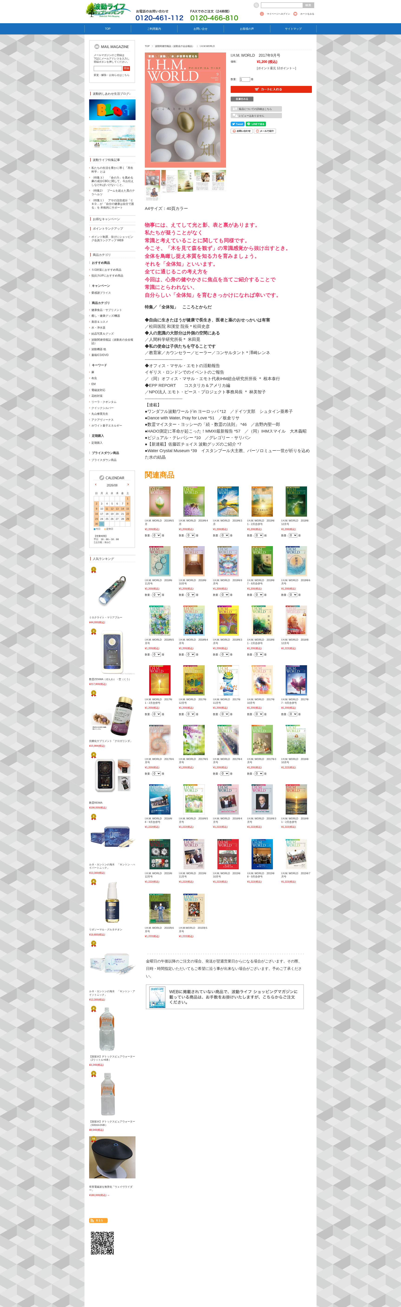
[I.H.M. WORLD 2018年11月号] (160, 573)
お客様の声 (247, 28)
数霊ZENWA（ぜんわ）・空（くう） (110, 679)
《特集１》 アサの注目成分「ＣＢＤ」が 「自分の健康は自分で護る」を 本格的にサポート (112, 204)
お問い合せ (200, 28)
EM (93, 384)
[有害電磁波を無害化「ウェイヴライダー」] (104, 1175)
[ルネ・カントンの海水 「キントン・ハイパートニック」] (104, 857)
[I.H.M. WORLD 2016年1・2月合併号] (296, 812)
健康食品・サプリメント (106, 310)
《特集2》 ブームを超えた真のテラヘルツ (113, 192)
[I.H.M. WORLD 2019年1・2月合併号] (262, 514)
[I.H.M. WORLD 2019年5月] (160, 514)
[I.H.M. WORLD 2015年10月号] (228, 866)
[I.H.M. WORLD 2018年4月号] (194, 633)
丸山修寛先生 (99, 413)
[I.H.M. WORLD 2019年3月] (228, 514)
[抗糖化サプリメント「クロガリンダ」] (104, 734)
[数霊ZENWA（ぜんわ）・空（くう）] (104, 672)
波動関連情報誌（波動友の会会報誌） (174, 46)
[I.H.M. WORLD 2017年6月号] (160, 752)
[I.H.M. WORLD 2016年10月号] (296, 752)
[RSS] (98, 1220)
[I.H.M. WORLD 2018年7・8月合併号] (262, 573)
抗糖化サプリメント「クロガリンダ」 (111, 741)
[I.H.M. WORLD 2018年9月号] (228, 573)
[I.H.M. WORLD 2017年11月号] (228, 692)
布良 (94, 378)
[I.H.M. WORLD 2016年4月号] (228, 812)
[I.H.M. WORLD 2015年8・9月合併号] (262, 866)
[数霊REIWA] (104, 796)
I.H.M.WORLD (207, 46)
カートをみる (307, 14)
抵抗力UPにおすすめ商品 (107, 275)
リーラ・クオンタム (103, 402)
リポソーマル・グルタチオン (105, 929)
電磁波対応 (98, 390)
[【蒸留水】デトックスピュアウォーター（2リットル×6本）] (104, 1049)
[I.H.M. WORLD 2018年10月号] (193, 573)
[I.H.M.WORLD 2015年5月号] (194, 921)
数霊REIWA (95, 802)
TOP (107, 28)
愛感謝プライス (101, 292)
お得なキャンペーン (106, 219)
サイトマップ (293, 28)
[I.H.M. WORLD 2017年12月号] (194, 692)
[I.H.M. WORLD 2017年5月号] (194, 752)
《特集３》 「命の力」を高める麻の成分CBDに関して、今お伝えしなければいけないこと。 (112, 181)
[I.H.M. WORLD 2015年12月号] (159, 866)
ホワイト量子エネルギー (106, 425)
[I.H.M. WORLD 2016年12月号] (296, 633)
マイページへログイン (278, 14)
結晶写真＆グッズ (102, 333)
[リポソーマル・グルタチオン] (104, 923)
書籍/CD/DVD (100, 355)
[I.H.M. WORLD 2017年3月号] (262, 752)
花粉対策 (97, 396)
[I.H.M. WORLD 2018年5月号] (159, 633)
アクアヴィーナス (102, 419)
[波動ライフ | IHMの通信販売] (107, 15)
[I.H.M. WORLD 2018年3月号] (228, 633)
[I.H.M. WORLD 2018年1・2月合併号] (262, 633)
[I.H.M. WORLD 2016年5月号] (194, 812)
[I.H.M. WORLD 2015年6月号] (160, 921)
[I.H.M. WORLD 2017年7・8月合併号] (296, 692)
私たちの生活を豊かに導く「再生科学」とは (112, 169)
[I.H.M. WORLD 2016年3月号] (262, 812)
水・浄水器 (98, 327)
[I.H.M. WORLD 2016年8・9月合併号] (159, 812)
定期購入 (97, 442)
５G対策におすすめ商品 (106, 269)
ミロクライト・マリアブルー (105, 617)
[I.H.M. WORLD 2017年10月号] (262, 692)
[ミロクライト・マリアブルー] (104, 610)
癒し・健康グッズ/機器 (105, 315)
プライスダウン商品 (103, 460)
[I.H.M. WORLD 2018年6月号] (296, 573)
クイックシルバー (102, 408)
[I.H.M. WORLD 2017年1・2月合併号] (160, 692)
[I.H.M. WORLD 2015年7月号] (296, 866)
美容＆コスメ (99, 321)
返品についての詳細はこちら (255, 109)
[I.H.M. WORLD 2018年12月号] (296, 514)
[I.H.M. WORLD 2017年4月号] (228, 752)
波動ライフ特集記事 (106, 160)
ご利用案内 (154, 28)
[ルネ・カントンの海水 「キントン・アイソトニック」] (104, 984)
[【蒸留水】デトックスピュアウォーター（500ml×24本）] (104, 1115)
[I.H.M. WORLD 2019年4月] (194, 514)
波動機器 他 (98, 349)
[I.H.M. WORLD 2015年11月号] (194, 866)
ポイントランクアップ (108, 228)
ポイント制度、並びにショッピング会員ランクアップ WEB (112, 238)
